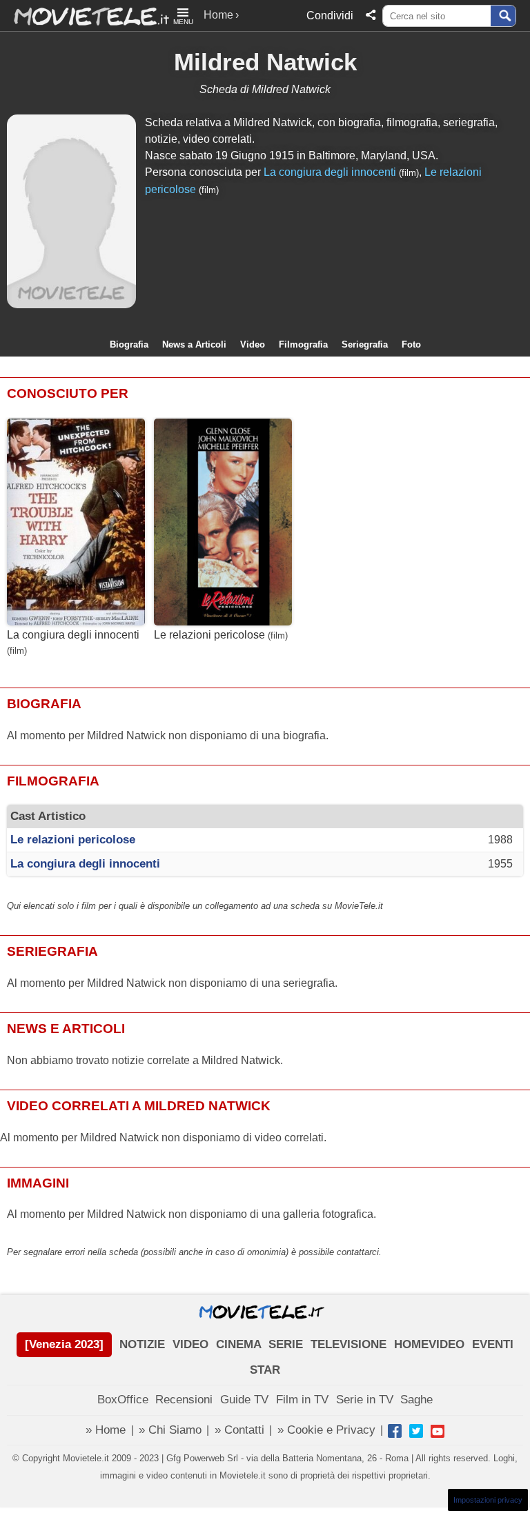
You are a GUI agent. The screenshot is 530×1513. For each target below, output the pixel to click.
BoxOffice (122, 1399)
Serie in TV (364, 1399)
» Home (106, 1429)
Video (252, 344)
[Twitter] (416, 1431)
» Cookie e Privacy (326, 1429)
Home (218, 15)
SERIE (285, 1344)
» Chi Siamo (170, 1429)
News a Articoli (194, 344)
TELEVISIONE (348, 1344)
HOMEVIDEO (429, 1344)
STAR (265, 1369)
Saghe (416, 1399)
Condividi (329, 15)
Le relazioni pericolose (209, 635)
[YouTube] (437, 1431)
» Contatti (239, 1429)
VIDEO (190, 1344)
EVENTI (492, 1344)
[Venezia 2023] (64, 1344)
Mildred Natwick (265, 61)
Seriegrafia (365, 344)
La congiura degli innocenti (330, 172)
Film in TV (302, 1399)
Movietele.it (84, 15)
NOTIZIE (142, 1344)
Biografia (129, 344)
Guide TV (244, 1399)
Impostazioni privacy (487, 1500)
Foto (411, 344)
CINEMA (239, 1344)
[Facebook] (395, 1431)
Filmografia (303, 344)
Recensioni (184, 1399)
